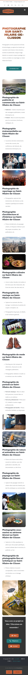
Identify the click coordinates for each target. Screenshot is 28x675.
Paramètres (19, 668)
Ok (9, 672)
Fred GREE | (17, 659)
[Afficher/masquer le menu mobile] (25, 10)
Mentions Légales (16, 661)
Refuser (18, 672)
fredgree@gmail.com (19, 1)
